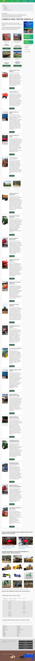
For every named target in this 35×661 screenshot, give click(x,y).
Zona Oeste (15, 598)
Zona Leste (23, 598)
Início (26, 641)
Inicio (12, 1)
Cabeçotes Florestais (28, 44)
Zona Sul (19, 598)
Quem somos (25, 1)
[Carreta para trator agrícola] (7, 37)
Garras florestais (27, 49)
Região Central (5, 598)
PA (3, 624)
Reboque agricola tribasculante (17, 16)
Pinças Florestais (27, 51)
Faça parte (31, 1)
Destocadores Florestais (26, 47)
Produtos (18, 1)
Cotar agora (6, 48)
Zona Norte (10, 598)
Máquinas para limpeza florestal (7, 16)
